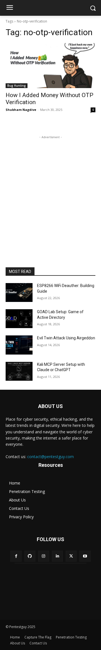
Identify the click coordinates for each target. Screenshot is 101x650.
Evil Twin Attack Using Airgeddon (66, 338)
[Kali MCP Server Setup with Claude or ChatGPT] (19, 371)
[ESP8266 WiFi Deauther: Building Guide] (19, 292)
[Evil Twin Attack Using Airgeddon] (19, 344)
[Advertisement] (50, 190)
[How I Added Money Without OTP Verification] (50, 65)
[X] (71, 556)
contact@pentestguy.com (50, 456)
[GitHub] (29, 556)
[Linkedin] (57, 556)
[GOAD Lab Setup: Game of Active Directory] (19, 318)
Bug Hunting (16, 86)
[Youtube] (84, 556)
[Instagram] (43, 556)
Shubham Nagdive (21, 109)
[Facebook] (15, 556)
